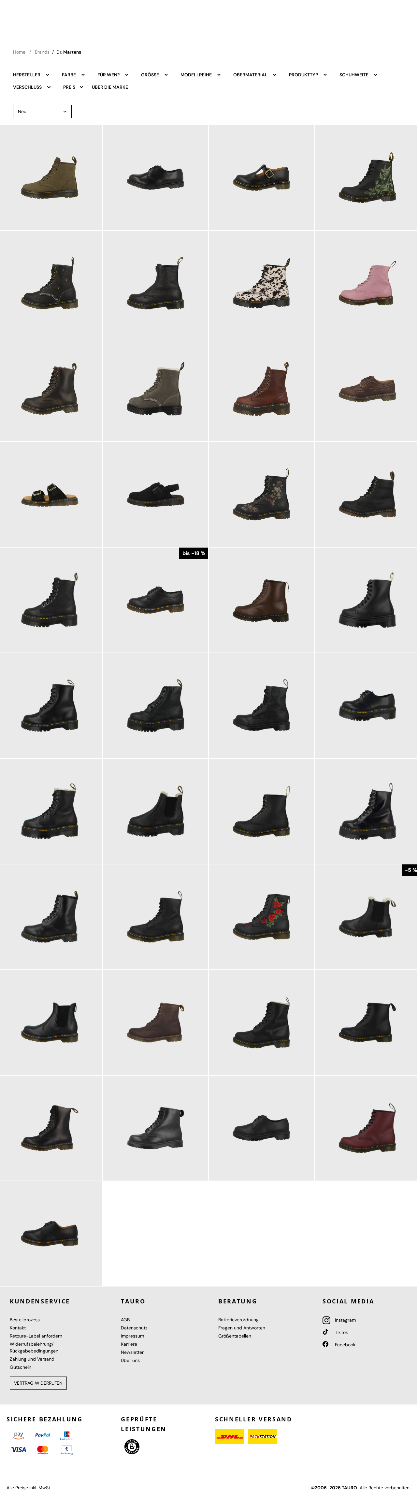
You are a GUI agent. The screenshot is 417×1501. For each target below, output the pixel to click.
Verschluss (28, 87)
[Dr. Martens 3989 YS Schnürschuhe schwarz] (155, 600)
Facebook (344, 1345)
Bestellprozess (25, 1320)
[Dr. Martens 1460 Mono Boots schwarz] (155, 1128)
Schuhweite (354, 75)
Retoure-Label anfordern (36, 1336)
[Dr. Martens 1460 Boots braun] (155, 1022)
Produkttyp (304, 75)
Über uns (130, 1360)
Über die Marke (110, 87)
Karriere (129, 1344)
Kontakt (18, 1328)
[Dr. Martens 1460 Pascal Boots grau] (155, 388)
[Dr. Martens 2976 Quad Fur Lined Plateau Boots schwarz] (155, 811)
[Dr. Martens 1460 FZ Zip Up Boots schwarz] (155, 283)
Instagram (345, 1320)
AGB (125, 1320)
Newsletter (132, 1352)
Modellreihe (196, 75)
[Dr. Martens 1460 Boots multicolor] (261, 494)
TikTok (341, 1332)
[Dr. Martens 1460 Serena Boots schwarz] (261, 1022)
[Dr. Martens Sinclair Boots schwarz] (155, 705)
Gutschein (20, 1367)
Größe (150, 75)
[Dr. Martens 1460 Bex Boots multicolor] (261, 283)
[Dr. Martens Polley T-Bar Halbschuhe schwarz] (261, 177)
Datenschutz (134, 1328)
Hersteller (27, 75)
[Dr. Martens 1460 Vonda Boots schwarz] (261, 916)
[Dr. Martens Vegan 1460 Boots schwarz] (261, 811)
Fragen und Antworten (241, 1328)
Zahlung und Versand (32, 1359)
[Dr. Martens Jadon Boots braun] (261, 388)
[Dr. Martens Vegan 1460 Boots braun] (261, 600)
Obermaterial (250, 75)
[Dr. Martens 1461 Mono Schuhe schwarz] (261, 1128)
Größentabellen (234, 1336)
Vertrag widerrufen (38, 1383)
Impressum (132, 1336)
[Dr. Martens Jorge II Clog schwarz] (155, 494)
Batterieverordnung (238, 1320)
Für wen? (109, 75)
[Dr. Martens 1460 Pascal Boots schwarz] (155, 916)
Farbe (69, 75)
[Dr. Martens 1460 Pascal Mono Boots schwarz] (261, 705)
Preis (69, 87)
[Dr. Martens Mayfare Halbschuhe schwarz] (155, 177)
